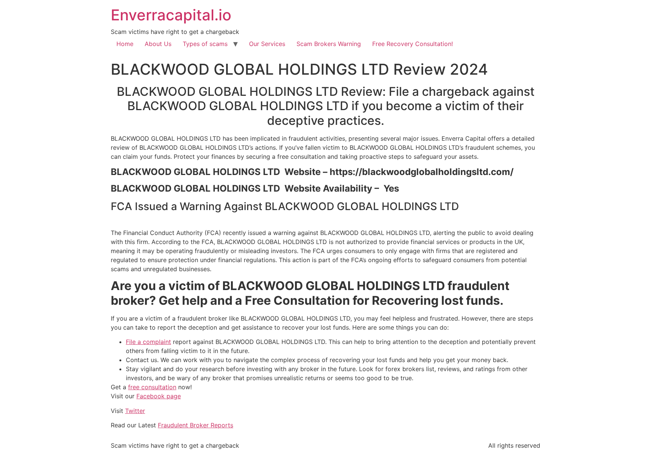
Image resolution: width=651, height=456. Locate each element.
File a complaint (148, 341)
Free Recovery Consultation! (412, 44)
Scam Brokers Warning (328, 44)
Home (124, 44)
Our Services (267, 44)
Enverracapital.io (171, 15)
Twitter (135, 411)
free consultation (152, 387)
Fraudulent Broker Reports (195, 425)
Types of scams (205, 44)
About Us (158, 44)
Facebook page (158, 396)
